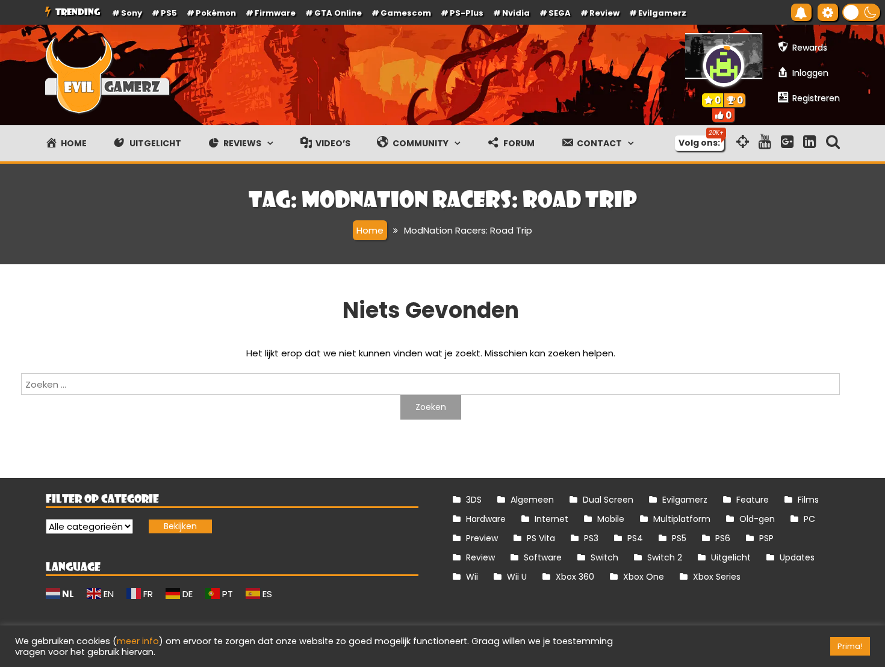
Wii (472, 577)
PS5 (169, 13)
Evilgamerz (662, 13)
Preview (482, 538)
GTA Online (338, 13)
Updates (797, 557)
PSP (766, 538)
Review (480, 557)
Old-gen (757, 519)
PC (809, 519)
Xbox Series (717, 577)
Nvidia (516, 13)
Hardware (486, 519)
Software (543, 557)
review (604, 13)
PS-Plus (466, 13)
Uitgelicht (731, 557)
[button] (861, 12)
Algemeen (532, 500)
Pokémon (216, 13)
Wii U (517, 577)
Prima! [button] (850, 646)
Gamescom (405, 13)
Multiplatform (681, 519)
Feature (752, 500)
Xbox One (643, 577)
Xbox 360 (575, 577)
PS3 (591, 538)
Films (808, 500)
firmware (275, 13)
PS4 (635, 538)
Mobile (610, 519)
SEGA (559, 13)
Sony (131, 13)
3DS (474, 500)
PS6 (722, 538)
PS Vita (541, 538)
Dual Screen (608, 500)
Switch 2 (664, 557)
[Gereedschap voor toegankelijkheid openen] (828, 12)
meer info (138, 641)
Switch (604, 557)
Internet (551, 519)
